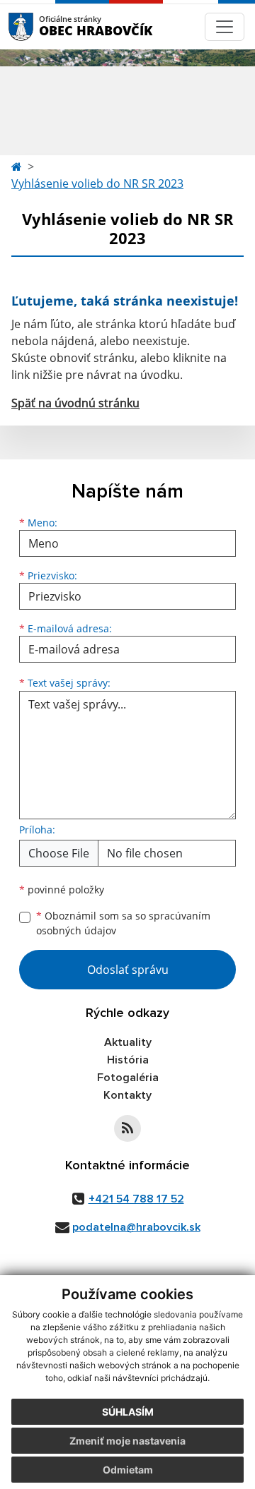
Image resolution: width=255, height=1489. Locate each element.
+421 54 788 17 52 (136, 1199)
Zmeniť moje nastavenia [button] (127, 1441)
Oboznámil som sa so (123, 923)
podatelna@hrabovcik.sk (136, 1227)
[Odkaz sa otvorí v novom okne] (127, 1128)
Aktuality (128, 1042)
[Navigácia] (224, 27)
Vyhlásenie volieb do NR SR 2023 (97, 183)
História (128, 1060)
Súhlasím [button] (128, 1412)
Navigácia (42, 26)
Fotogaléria (128, 1077)
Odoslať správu (128, 969)
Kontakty (127, 1095)
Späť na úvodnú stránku (75, 403)
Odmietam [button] (128, 1470)
